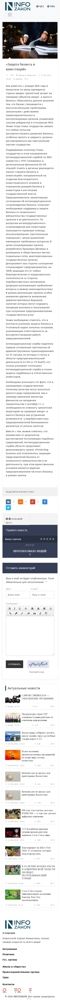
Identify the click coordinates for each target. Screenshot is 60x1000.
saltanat (19, 79)
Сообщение (12, 603)
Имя (8, 589)
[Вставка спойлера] (46, 613)
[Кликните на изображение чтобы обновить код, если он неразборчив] (38, 664)
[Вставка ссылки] (10, 613)
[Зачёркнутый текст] (26, 609)
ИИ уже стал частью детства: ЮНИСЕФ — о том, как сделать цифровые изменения (39, 813)
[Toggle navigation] (9, 14)
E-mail (34, 589)
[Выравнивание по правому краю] (44, 609)
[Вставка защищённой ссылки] (16, 613)
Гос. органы (9, 959)
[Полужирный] (9, 609)
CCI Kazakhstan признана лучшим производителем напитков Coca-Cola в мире (36, 832)
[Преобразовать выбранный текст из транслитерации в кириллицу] (40, 613)
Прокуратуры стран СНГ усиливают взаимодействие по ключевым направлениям (37, 717)
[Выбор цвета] (22, 613)
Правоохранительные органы (20, 972)
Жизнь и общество (14, 966)
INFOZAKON (20, 996)
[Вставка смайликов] (51, 609)
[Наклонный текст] (14, 609)
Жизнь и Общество (27, 75)
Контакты (8, 984)
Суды (5, 977)
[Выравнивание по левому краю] (33, 609)
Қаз (41, 6)
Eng (52, 6)
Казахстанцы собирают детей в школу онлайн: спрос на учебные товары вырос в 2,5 (38, 736)
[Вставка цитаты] (35, 613)
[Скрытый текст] (29, 613)
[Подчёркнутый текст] (20, 609)
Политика (8, 954)
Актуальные (9, 949)
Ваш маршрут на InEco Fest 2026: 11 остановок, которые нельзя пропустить (36, 850)
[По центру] (38, 609)
